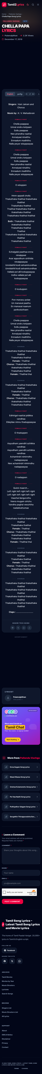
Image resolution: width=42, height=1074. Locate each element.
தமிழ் (19, 94)
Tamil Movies (7, 977)
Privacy (5, 1043)
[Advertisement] (21, 65)
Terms (16, 1068)
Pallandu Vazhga (15, 14)
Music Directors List (10, 1012)
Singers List (6, 1008)
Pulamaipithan (11, 35)
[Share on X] (12, 961)
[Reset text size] (30, 94)
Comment (7, 845)
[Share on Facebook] (12, 627)
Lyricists (5, 989)
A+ (33, 94)
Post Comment (12, 901)
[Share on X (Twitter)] (18, 627)
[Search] (33, 5)
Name (5, 868)
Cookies (25, 1068)
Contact (5, 1047)
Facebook (11, 950)
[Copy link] (29, 627)
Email (5, 878)
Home (4, 14)
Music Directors (8, 985)
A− (27, 94)
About (4, 1031)
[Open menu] (38, 5)
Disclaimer (6, 1039)
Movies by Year (8, 981)
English (10, 94)
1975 (25, 21)
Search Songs (7, 994)
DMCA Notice (7, 1035)
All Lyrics (5, 1016)
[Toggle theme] (28, 5)
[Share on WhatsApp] (23, 627)
